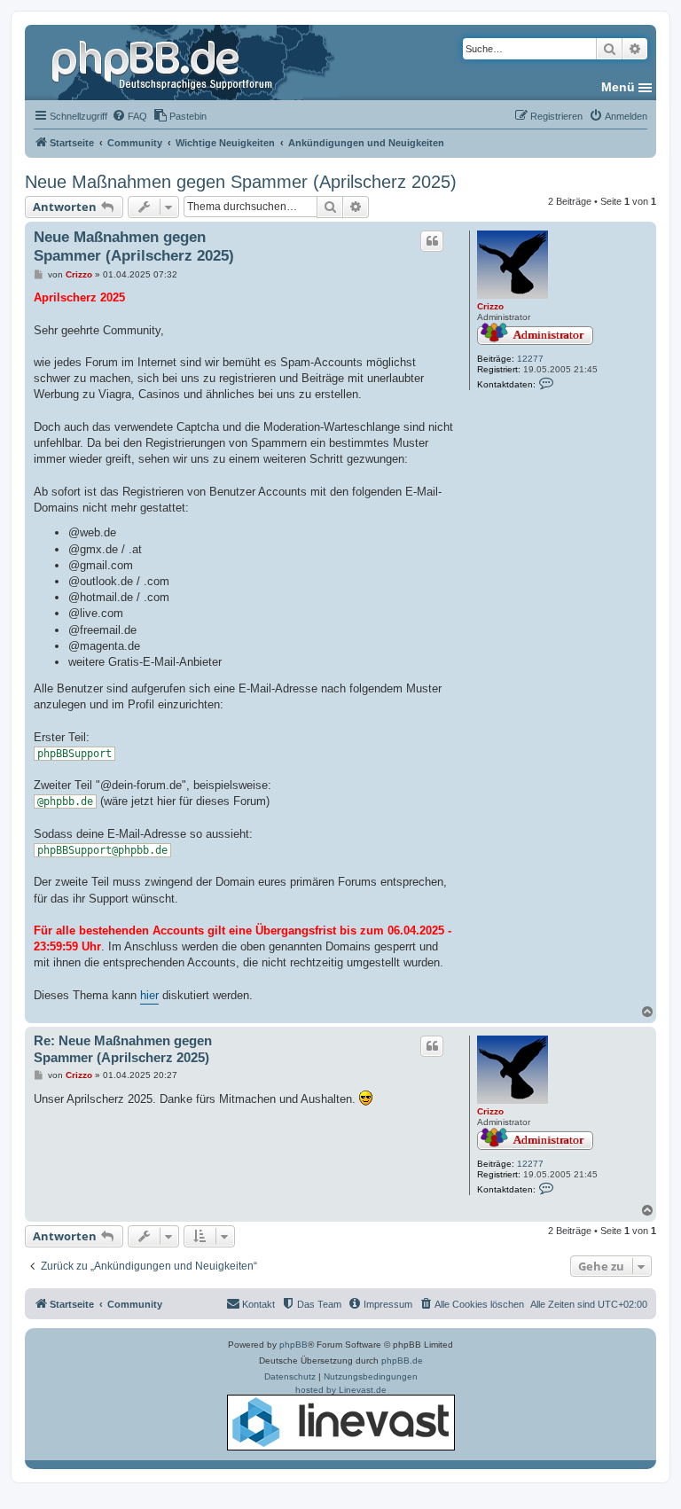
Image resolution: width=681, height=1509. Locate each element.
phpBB (293, 1344)
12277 (530, 359)
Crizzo (490, 306)
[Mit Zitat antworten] (431, 241)
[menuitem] (129, 116)
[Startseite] (164, 62)
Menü (618, 87)
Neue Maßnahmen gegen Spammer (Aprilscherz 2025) (241, 182)
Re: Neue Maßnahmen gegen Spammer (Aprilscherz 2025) (123, 1049)
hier (149, 995)
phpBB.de (402, 1360)
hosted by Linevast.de (341, 1390)
